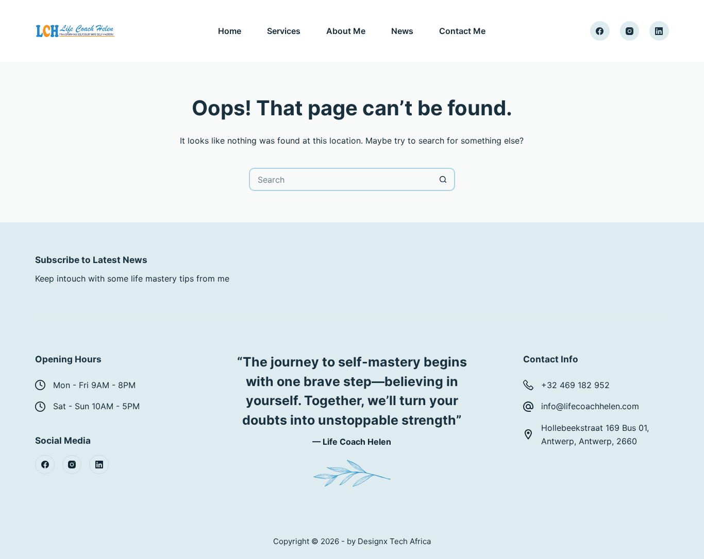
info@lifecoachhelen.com (590, 406)
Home (229, 31)
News (402, 31)
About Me (345, 31)
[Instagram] (630, 31)
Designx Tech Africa (394, 541)
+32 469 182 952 (575, 385)
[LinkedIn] (659, 31)
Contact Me (462, 31)
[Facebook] (600, 31)
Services (283, 31)
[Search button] (443, 179)
